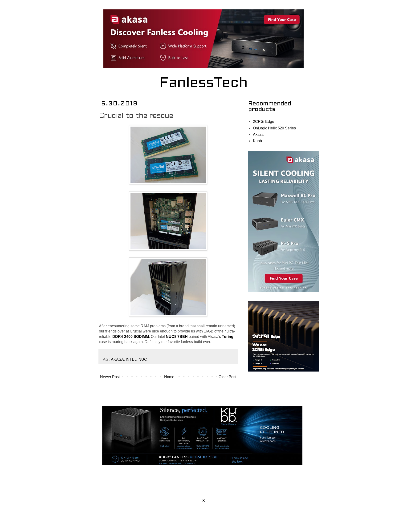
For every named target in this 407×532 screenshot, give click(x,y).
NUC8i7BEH (177, 337)
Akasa (258, 134)
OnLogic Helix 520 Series (274, 128)
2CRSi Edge (263, 122)
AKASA (117, 359)
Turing (227, 337)
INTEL (131, 359)
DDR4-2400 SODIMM (130, 337)
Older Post (227, 377)
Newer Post (110, 377)
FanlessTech (203, 83)
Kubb (257, 141)
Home (169, 377)
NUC (142, 359)
